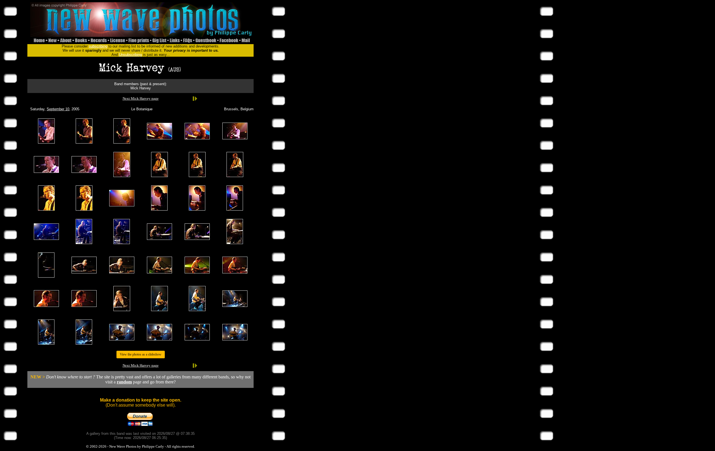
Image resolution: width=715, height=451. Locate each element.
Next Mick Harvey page (141, 98)
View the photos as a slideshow (140, 354)
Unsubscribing (130, 55)
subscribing (98, 46)
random (124, 382)
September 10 (58, 109)
